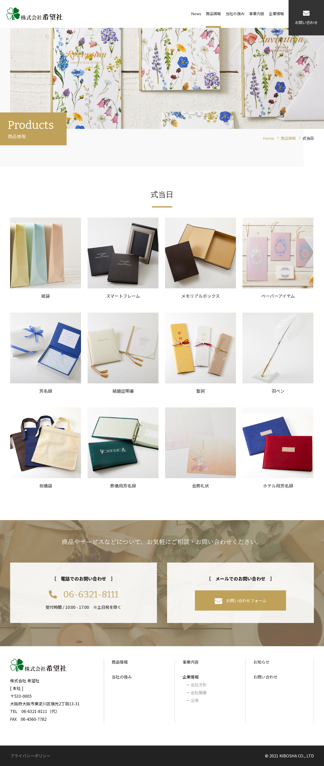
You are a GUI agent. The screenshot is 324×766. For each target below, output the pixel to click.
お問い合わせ (265, 677)
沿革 (192, 700)
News (196, 13)
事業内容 (256, 13)
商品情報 (213, 13)
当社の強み (235, 13)
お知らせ (261, 662)
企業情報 (276, 13)
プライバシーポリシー (30, 756)
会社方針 (196, 685)
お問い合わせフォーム (246, 600)
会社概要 (196, 692)
